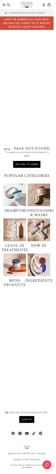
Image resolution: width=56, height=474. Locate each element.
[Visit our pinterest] (40, 433)
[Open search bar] (8, 5)
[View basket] (49, 5)
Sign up (27, 419)
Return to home (27, 164)
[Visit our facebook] (13, 433)
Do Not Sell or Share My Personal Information (27, 466)
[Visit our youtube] (26, 433)
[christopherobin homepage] (26, 5)
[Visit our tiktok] (33, 433)
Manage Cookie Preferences (27, 460)
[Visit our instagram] (20, 433)
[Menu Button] (3, 5)
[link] (44, 5)
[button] (47, 464)
